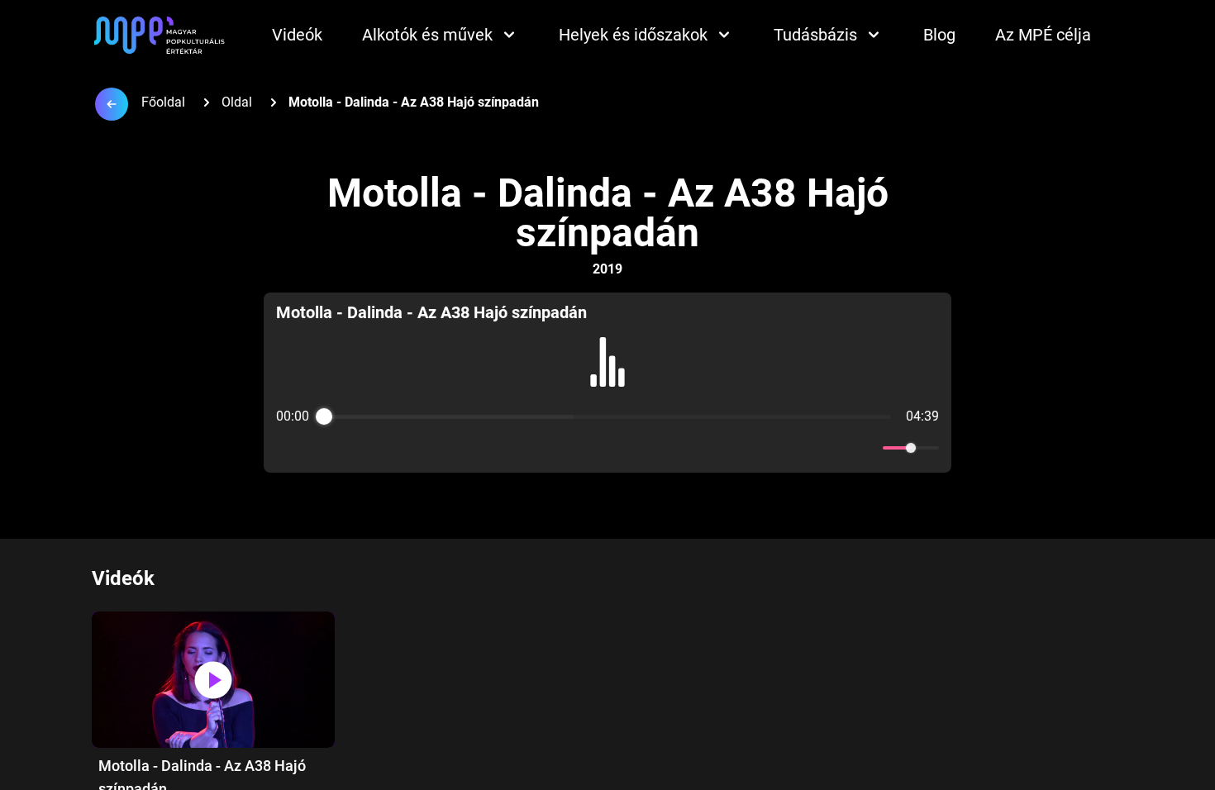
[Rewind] (571, 448)
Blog (939, 35)
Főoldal (163, 102)
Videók (297, 35)
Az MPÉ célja (1043, 35)
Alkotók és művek (427, 35)
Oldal (237, 102)
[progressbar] (607, 416)
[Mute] (867, 448)
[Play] (607, 447)
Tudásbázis (815, 35)
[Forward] (643, 448)
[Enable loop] (287, 448)
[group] (607, 383)
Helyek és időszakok (633, 35)
